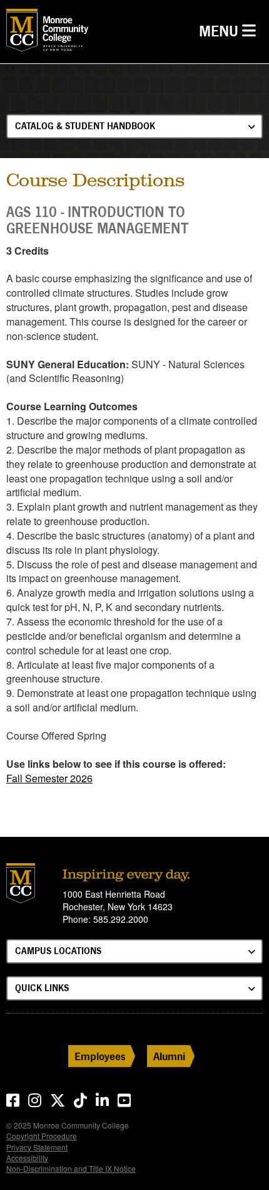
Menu (230, 30)
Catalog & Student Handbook (85, 126)
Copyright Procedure (41, 1135)
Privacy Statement (37, 1147)
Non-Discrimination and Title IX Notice (71, 1168)
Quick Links (42, 988)
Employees (100, 1056)
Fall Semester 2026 (49, 778)
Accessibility (27, 1157)
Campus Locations (58, 951)
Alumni (169, 1056)
